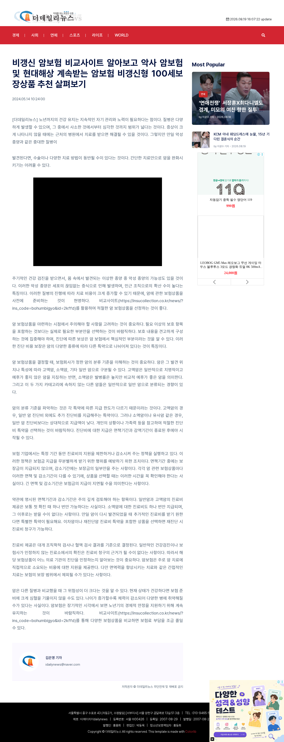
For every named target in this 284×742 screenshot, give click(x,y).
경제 (15, 35)
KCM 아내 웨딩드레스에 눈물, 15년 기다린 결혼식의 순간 (242, 136)
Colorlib (190, 731)
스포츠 (74, 35)
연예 (53, 35)
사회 (34, 35)
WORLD (121, 35)
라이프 (97, 35)
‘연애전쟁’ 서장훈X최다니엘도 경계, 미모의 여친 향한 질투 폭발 (231, 110)
